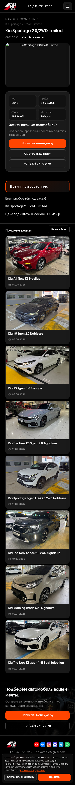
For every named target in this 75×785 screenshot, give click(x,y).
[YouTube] (36, 744)
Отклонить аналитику (20, 777)
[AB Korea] (10, 6)
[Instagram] (49, 744)
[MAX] (55, 744)
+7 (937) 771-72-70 (40, 6)
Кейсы (24, 18)
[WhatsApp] (67, 744)
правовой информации (32, 770)
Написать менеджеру (37, 143)
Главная (10, 18)
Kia (33, 18)
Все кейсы (36, 37)
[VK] (42, 744)
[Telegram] (61, 744)
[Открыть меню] (67, 6)
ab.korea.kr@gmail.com (50, 752)
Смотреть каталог (37, 153)
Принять (54, 777)
